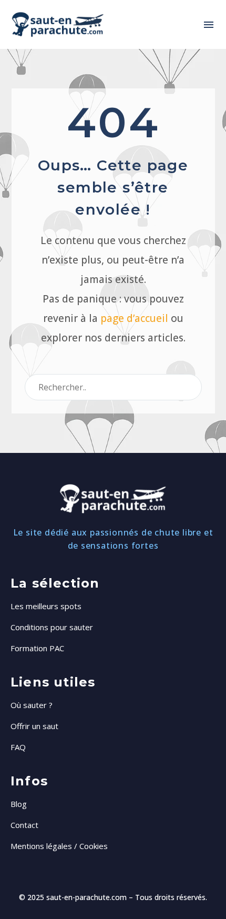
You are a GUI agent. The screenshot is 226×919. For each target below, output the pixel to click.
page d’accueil (134, 318)
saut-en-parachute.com (86, 897)
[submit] (189, 387)
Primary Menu (208, 25)
